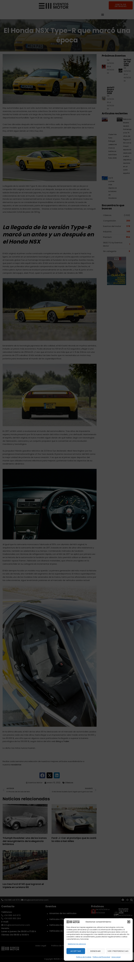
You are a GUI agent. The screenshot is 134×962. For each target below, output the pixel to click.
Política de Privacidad (101, 957)
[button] (128, 921)
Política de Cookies (83, 957)
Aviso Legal (116, 957)
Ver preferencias (118, 951)
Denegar (95, 951)
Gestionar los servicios (77, 944)
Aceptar (76, 951)
